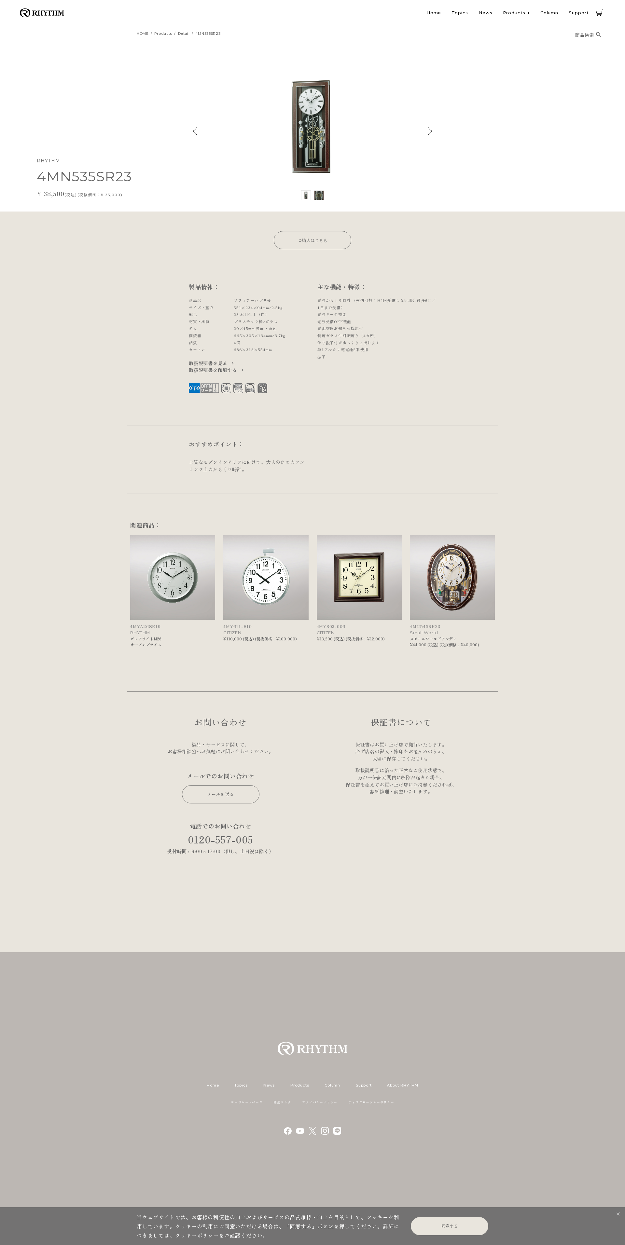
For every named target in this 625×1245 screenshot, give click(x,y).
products (163, 34)
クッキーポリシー (197, 1235)
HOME (143, 34)
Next (430, 131)
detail (184, 34)
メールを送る (220, 794)
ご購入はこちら (312, 240)
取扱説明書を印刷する (214, 369)
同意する (449, 1226)
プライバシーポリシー (319, 1102)
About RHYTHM (402, 1085)
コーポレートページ (246, 1102)
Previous (195, 131)
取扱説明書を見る (209, 363)
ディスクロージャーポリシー (371, 1102)
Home (433, 12)
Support (579, 12)
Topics (459, 12)
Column (549, 12)
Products (514, 12)
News (486, 12)
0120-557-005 (221, 839)
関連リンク (282, 1102)
